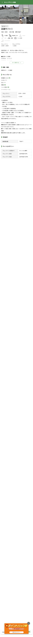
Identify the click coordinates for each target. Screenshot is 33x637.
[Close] (2, 2)
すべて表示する (15, 62)
